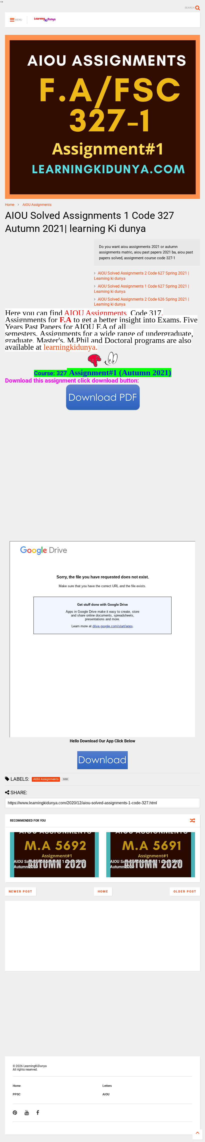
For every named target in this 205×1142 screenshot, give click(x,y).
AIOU (106, 1094)
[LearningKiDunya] (45, 21)
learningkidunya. (71, 347)
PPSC (16, 1094)
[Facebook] (37, 1112)
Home (9, 205)
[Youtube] (26, 1112)
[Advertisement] (36, 270)
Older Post (185, 891)
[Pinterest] (15, 1112)
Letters (107, 1086)
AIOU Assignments (37, 205)
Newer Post (20, 891)
